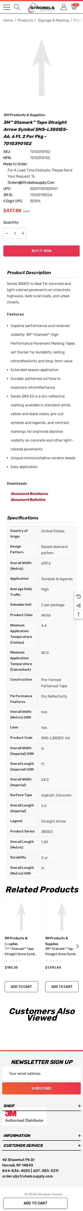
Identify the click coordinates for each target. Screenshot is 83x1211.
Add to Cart (35, 1203)
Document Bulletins (28, 500)
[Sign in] (63, 7)
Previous (5, 946)
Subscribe (41, 1088)
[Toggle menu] (6, 7)
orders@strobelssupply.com (31, 182)
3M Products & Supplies (24, 115)
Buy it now (42, 251)
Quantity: (11, 222)
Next (77, 946)
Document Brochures (29, 494)
